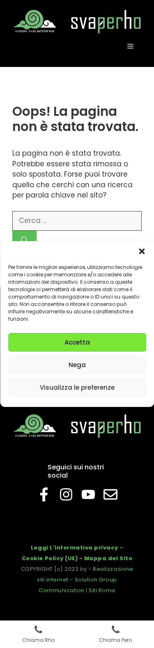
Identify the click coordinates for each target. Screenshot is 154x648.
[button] (142, 251)
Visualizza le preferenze (77, 387)
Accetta (77, 342)
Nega (77, 365)
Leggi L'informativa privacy (74, 547)
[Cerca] (24, 240)
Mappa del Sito (108, 558)
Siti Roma (102, 590)
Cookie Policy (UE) (50, 558)
